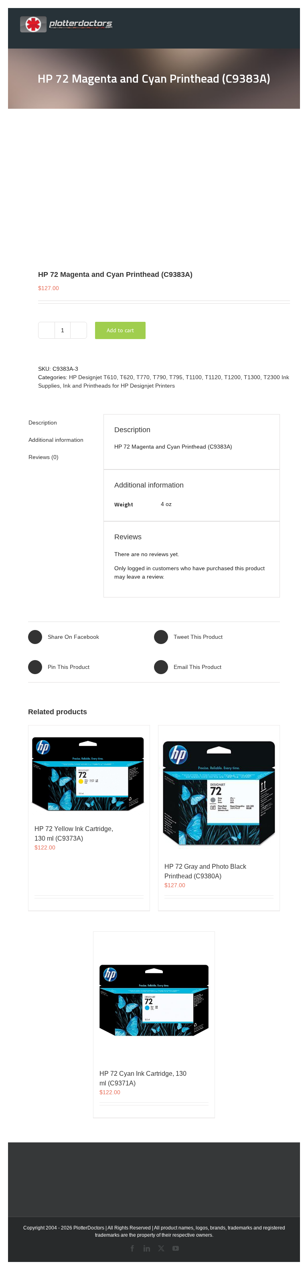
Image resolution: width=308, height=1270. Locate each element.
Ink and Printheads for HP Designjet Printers (119, 385)
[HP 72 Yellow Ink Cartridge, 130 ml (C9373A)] (89, 770)
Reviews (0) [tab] (43, 457)
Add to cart (120, 330)
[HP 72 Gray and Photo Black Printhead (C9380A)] (219, 789)
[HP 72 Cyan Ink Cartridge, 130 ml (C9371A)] (154, 996)
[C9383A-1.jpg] (154, 189)
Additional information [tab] (55, 440)
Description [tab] (42, 422)
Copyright (34, 1228)
